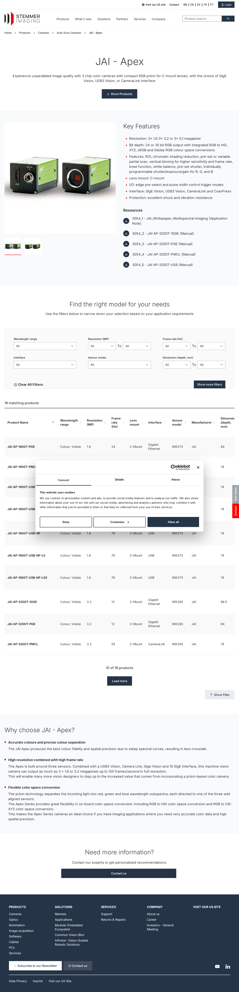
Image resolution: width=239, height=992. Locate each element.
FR (205, 4)
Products (63, 19)
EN (185, 4)
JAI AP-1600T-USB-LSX (24, 509)
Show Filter (222, 695)
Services (140, 19)
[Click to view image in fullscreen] (60, 177)
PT (212, 4)
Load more (119, 681)
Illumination (17, 925)
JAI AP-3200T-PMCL (22, 644)
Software (15, 936)
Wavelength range (25, 338)
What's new (83, 19)
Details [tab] (119, 479)
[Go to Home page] (22, 19)
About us (153, 914)
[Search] (228, 19)
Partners (122, 19)
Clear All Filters (30, 384)
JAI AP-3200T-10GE (22, 602)
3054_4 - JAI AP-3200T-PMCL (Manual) (164, 254)
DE (192, 4)
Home (8, 32)
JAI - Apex (95, 32)
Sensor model (97, 357)
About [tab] (175, 479)
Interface (19, 357)
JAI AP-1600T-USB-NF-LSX (27, 577)
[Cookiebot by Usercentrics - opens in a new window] (173, 467)
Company (158, 19)
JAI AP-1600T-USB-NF (23, 533)
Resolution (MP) (98, 338)
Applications (63, 919)
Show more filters (209, 384)
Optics (13, 919)
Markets (60, 914)
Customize (117, 521)
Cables (14, 942)
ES (198, 4)
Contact (174, 4)
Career (151, 919)
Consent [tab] (63, 480)
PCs (12, 947)
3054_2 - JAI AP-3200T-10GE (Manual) (163, 233)
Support (106, 914)
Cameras (43, 32)
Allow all (173, 521)
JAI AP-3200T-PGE (21, 624)
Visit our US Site (207, 907)
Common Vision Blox (69, 935)
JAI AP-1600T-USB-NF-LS (26, 555)
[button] (53, 422)
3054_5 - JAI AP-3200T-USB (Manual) (162, 265)
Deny (66, 521)
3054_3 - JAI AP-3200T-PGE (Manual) (162, 244)
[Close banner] (198, 467)
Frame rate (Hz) (173, 338)
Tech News (235, 494)
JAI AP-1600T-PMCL (22, 467)
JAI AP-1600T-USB (21, 487)
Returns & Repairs (113, 919)
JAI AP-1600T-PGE (21, 447)
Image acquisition (21, 931)
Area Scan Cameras (69, 32)
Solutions (103, 19)
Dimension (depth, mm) (178, 357)
